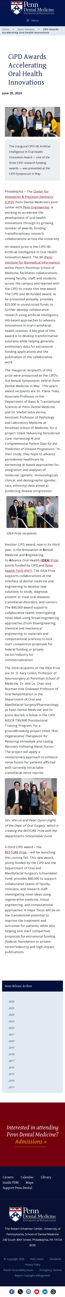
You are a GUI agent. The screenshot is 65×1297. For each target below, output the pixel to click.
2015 (11, 1074)
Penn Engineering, (36, 207)
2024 (11, 1014)
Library (46, 1177)
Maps (29, 1183)
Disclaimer (55, 1259)
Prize (23, 852)
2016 (11, 1067)
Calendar (27, 1177)
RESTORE (12, 852)
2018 (11, 1054)
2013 (11, 1087)
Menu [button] (35, 20)
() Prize (49, 560)
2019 (11, 1047)
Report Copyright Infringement (32, 1275)
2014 (11, 1080)
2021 (11, 1034)
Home (5, 29)
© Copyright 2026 (14, 1259)
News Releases (26, 29)
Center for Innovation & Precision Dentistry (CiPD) (29, 196)
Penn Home (37, 1259)
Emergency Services (50, 1270)
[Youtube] (37, 1291)
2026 (11, 1001)
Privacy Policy (32, 1264)
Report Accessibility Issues (18, 1270)
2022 (11, 1027)
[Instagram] (28, 1291)
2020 (11, 1041)
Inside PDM (11, 1183)
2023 (11, 1021)
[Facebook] (12, 1291)
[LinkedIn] (45, 1291)
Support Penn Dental (17, 1188)
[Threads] (53, 1291)
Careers (8, 1177)
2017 (11, 1060)
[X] (20, 1291)
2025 (11, 1008)
